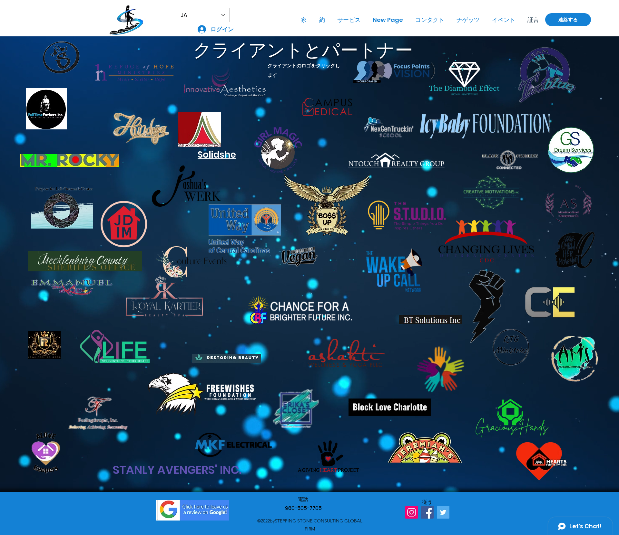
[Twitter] (443, 512)
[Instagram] (411, 512)
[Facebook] (427, 512)
